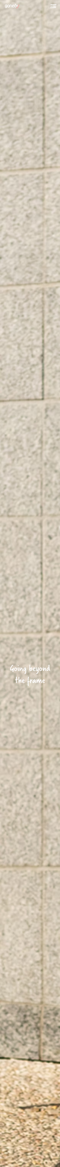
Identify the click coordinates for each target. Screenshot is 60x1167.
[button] (53, 6)
